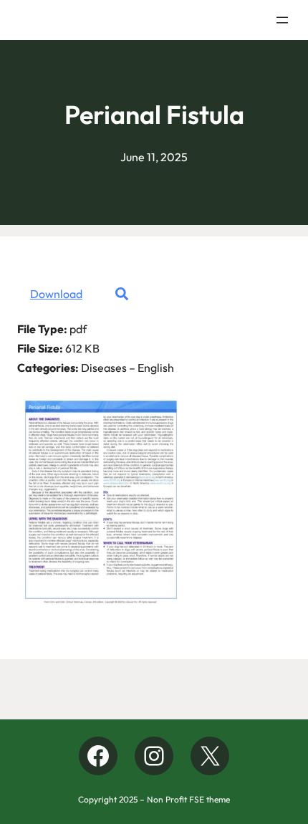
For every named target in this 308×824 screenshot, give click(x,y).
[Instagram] (154, 756)
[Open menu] (282, 20)
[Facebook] (98, 756)
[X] (210, 756)
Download (56, 294)
